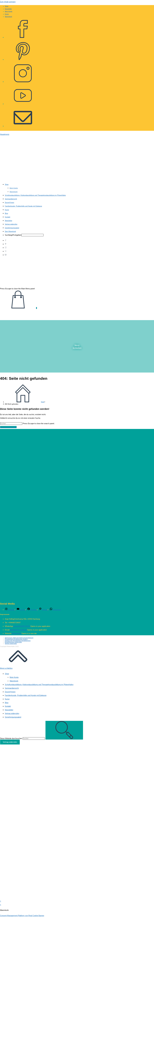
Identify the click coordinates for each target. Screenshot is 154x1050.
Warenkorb (8, 16)
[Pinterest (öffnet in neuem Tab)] (23, 57)
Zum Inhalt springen (8, 2)
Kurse (7, 14)
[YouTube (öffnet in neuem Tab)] (23, 102)
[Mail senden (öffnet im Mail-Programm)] (23, 124)
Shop (6, 6)
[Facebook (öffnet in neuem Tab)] (23, 35)
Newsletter (8, 9)
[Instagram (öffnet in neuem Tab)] (23, 80)
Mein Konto (8, 11)
